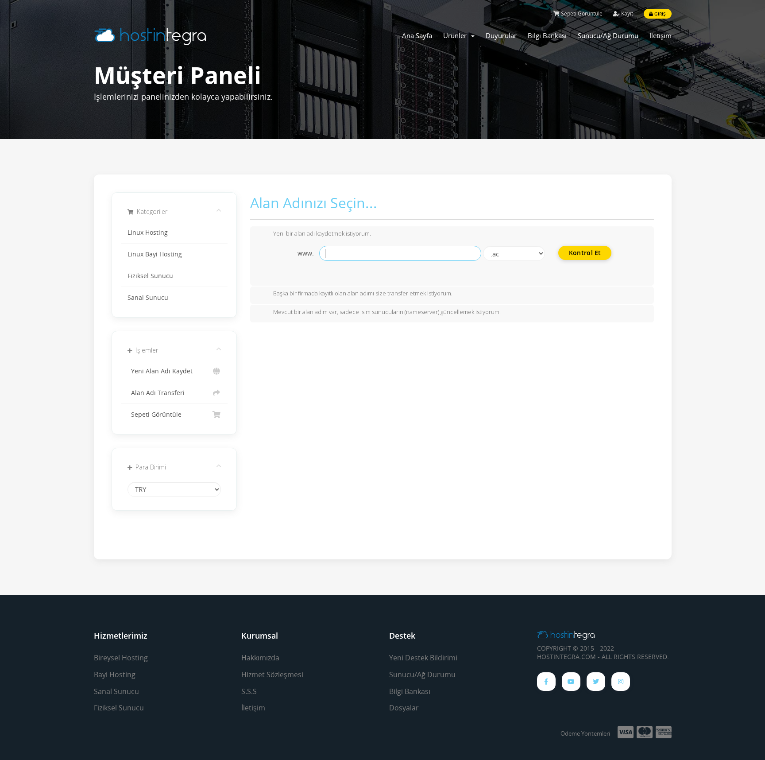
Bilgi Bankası (547, 35)
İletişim (660, 35)
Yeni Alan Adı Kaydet (160, 371)
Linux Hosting (148, 233)
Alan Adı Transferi (156, 393)
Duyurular (501, 35)
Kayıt (626, 13)
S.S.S (249, 691)
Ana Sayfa (417, 35)
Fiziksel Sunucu (150, 276)
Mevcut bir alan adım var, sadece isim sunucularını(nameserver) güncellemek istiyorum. (387, 312)
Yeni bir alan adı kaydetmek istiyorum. (322, 233)
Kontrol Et (585, 252)
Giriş (659, 14)
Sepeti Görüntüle (581, 13)
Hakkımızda (260, 658)
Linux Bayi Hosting (155, 254)
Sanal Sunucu (148, 298)
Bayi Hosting (114, 674)
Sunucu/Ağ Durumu (608, 35)
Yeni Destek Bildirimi (423, 658)
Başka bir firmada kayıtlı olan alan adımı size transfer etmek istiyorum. (362, 294)
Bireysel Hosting (121, 658)
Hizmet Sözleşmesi (272, 674)
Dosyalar (404, 708)
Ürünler (456, 35)
